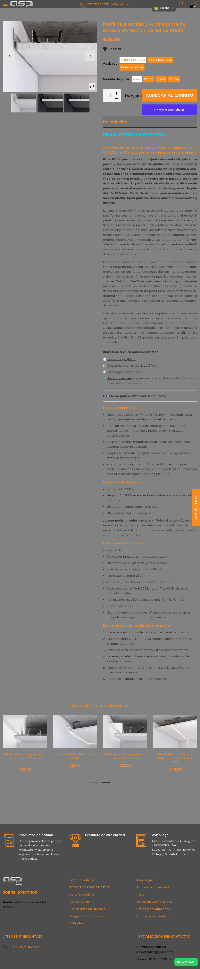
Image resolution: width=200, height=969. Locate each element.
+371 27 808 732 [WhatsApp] (107, 4)
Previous (10, 56)
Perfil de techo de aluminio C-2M (75, 756)
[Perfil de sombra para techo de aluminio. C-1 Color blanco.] (25, 731)
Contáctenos (79, 902)
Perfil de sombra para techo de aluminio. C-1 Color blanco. (25, 758)
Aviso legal (144, 880)
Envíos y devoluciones (153, 909)
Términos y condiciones (154, 902)
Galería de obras (82, 894)
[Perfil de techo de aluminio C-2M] (75, 731)
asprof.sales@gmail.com (155, 952)
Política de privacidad (152, 887)
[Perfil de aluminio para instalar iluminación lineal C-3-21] (175, 731)
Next (90, 56)
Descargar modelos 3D (124, 372)
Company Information (153, 916)
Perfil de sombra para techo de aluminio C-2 (125, 756)
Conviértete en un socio (87, 909)
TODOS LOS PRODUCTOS (89, 887)
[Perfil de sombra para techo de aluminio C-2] (125, 731)
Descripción (115, 121)
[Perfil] (23, 103)
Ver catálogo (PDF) (121, 359)
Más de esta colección (100, 706)
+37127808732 (24, 946)
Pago (140, 894)
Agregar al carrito (169, 95)
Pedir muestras (119, 378)
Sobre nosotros (81, 880)
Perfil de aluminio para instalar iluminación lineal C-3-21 (175, 758)
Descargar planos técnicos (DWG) (132, 365)
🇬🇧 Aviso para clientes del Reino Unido (136, 396)
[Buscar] (182, 4)
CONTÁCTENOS (196, 508)
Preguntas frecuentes (86, 916)
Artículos (77, 923)
